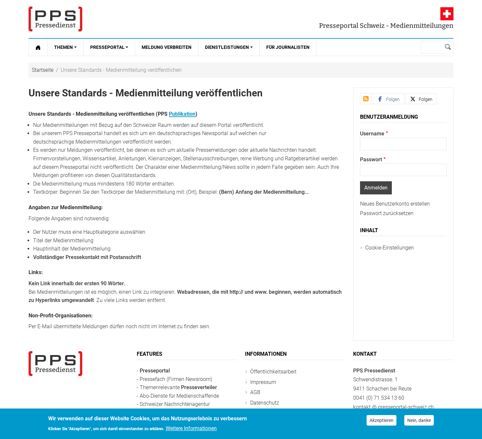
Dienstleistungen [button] (227, 47)
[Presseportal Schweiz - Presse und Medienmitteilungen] (55, 19)
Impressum (263, 382)
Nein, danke (419, 420)
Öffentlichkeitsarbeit (273, 372)
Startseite (42, 70)
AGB (255, 392)
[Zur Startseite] (38, 47)
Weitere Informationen (191, 428)
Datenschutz (264, 403)
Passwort (371, 159)
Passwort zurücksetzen (386, 213)
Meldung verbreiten (166, 47)
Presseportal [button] (107, 47)
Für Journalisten (288, 47)
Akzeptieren (381, 420)
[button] (388, 98)
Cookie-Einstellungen (389, 248)
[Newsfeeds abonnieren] (366, 98)
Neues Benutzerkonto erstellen (395, 204)
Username (372, 133)
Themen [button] (63, 47)
